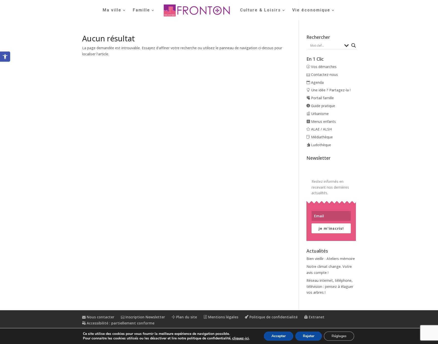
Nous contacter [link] (100, 317)
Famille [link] (141, 10)
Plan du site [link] (186, 317)
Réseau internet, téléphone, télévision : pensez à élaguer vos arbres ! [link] (329, 286)
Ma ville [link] (112, 10)
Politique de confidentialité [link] (273, 317)
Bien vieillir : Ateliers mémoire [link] (330, 258)
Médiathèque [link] (321, 137)
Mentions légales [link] (222, 317)
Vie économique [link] (311, 10)
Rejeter (308, 336)
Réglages (339, 336)
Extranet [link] (316, 317)
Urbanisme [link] (319, 113)
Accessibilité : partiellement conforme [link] (120, 323)
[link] (5, 57)
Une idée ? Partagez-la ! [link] (330, 90)
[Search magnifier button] (353, 45)
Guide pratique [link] (322, 105)
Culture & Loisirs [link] (260, 10)
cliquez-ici (240, 338)
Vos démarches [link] (323, 66)
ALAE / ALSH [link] (321, 129)
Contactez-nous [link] (324, 74)
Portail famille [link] (322, 97)
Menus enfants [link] (323, 121)
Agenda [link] (317, 82)
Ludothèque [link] (320, 144)
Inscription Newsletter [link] (144, 317)
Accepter (278, 336)
